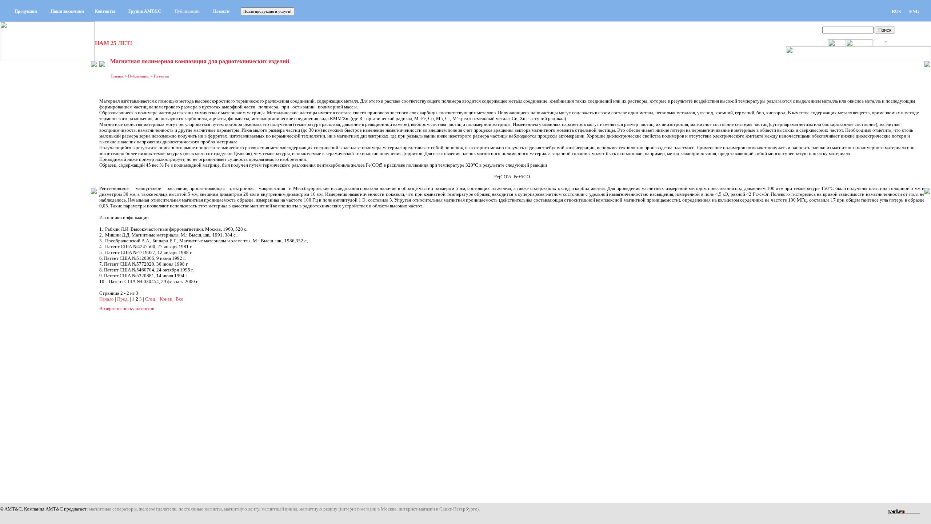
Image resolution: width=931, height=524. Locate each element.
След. (150, 299)
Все (179, 299)
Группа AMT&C (144, 11)
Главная (117, 76)
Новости (221, 11)
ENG (914, 11)
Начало (106, 299)
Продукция (26, 11)
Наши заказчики (67, 11)
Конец (166, 299)
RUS (896, 11)
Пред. (123, 299)
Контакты (105, 11)
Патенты (161, 76)
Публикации (187, 11)
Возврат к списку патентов (126, 308)
